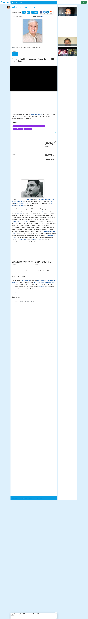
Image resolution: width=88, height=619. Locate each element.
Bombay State (37, 223)
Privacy (26, 478)
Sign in (84, 2)
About (15, 478)
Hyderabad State (22, 223)
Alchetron (5, 2)
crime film (46, 261)
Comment (34, 12)
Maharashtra (20, 184)
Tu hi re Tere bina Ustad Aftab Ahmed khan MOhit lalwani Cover (28, 126)
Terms (21, 478)
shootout (51, 184)
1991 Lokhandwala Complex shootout (43, 263)
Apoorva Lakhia (25, 261)
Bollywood (40, 261)
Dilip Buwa (20, 189)
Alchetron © (38, 478)
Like (28, 12)
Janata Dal (19, 196)
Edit (24, 12)
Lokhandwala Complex (20, 187)
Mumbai (17, 116)
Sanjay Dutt (41, 267)
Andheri (29, 187)
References (28, 128)
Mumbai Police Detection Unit (20, 204)
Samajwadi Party (38, 194)
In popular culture (18, 128)
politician (42, 16)
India (21, 116)
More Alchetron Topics (17, 273)
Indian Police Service (36, 114)
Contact (30, 478)
